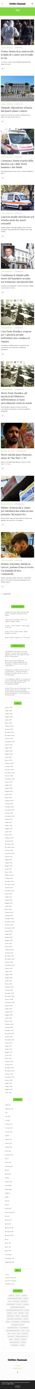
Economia (8, 1151)
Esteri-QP (8, 1162)
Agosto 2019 (8, 968)
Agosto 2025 (8, 745)
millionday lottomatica (14, 1319)
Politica (7, 1178)
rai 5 (18, 1333)
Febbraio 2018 (9, 1024)
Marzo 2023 (8, 835)
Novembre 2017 (9, 1033)
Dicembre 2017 (9, 1030)
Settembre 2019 (9, 965)
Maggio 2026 (9, 717)
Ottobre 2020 (9, 925)
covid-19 (19, 1304)
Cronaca (3, 47)
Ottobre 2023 (9, 813)
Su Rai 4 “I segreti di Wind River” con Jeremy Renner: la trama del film (17, 693)
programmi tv (24, 1327)
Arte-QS (7, 1116)
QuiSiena (7, 1193)
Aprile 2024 (8, 794)
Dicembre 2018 (9, 993)
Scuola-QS (8, 1208)
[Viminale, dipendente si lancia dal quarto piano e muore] (17, 88)
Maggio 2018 (9, 1015)
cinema (25, 1298)
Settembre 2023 (9, 816)
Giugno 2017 (8, 1049)
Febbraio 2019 (9, 987)
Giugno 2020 (9, 937)
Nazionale (9, 47)
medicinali (10, 1316)
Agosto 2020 (9, 931)
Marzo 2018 (8, 1021)
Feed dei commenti (10, 1281)
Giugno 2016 (8, 1086)
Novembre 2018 (9, 996)
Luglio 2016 (8, 1083)
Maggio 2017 (8, 1052)
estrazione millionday (17, 1307)
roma (10, 1339)
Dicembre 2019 (9, 956)
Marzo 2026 (8, 723)
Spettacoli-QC (9, 1228)
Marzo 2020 (8, 946)
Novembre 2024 (9, 773)
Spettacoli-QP (9, 1231)
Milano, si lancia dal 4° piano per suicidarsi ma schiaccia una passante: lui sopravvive (17, 511)
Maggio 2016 (9, 1089)
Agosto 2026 (8, 707)
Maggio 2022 (9, 866)
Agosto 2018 (8, 1005)
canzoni (24, 1295)
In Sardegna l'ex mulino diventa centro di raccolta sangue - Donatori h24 (17, 670)
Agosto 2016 (8, 1080)
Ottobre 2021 (9, 887)
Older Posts (7, 594)
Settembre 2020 (10, 928)
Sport (6, 1239)
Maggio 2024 (9, 791)
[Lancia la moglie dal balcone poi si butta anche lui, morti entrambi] (17, 197)
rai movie (25, 1333)
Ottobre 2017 (9, 1037)
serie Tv (17, 1339)
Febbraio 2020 (9, 950)
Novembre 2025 (9, 735)
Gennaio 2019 (9, 990)
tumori (22, 1345)
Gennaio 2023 (9, 841)
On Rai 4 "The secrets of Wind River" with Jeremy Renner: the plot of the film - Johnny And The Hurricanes (17, 689)
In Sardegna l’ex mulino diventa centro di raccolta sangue (16, 673)
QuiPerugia (8, 1189)
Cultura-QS (8, 1147)
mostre (26, 1319)
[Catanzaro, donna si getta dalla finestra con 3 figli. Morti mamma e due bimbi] (17, 141)
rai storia (11, 1336)
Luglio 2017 (8, 1046)
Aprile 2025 (8, 757)
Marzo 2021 (8, 909)
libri (26, 1313)
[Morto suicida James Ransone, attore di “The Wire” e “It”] (17, 435)
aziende (11, 1295)
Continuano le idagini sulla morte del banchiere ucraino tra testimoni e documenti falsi (17, 278)
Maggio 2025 (9, 754)
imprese (21, 1313)
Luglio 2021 (8, 897)
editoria (25, 1304)
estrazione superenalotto (15, 1310)
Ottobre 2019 (9, 962)
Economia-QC (9, 1155)
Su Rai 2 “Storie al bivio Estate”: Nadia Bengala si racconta (16, 632)
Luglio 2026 (8, 710)
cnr (9, 1301)
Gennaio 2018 (9, 1027)
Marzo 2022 (8, 872)
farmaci (9, 1313)
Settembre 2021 (9, 891)
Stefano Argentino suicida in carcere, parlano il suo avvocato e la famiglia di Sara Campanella (17, 568)
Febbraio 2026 (9, 726)
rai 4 (14, 1333)
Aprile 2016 (8, 1092)
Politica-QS (8, 1181)
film (15, 1313)
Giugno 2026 (8, 714)
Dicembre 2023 (9, 807)
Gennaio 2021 (9, 915)
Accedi (7, 1274)
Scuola (7, 1204)
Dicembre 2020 (9, 918)
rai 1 (23, 1330)
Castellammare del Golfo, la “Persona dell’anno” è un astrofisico (16, 652)
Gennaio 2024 (9, 804)
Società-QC (8, 1220)
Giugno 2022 (8, 863)
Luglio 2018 (8, 1009)
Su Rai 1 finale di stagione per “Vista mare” (17, 637)
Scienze (7, 1201)
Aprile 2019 (8, 981)
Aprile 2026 (8, 720)
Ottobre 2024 (9, 776)
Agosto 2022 (8, 856)
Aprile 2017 (8, 1055)
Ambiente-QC (9, 1109)
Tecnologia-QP (9, 1258)
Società (7, 1216)
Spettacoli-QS (9, 1235)
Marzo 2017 (8, 1058)
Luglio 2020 (8, 934)
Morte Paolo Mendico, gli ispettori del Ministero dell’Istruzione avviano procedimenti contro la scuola (16, 398)
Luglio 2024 (8, 785)
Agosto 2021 (8, 894)
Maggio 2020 (9, 940)
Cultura (7, 1135)
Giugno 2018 (8, 1012)
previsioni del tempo (18, 1324)
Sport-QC (8, 1243)
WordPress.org (9, 1284)
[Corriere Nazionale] (17, 3)
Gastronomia (9, 1166)
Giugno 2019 (8, 974)
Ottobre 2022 (9, 850)
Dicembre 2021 (9, 881)
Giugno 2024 (8, 788)
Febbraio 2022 (9, 875)
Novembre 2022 (9, 847)
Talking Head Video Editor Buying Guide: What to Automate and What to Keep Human (17, 613)
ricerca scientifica (21, 1336)
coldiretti (24, 1301)
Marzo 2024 (8, 797)
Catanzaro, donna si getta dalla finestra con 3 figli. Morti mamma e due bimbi (17, 164)
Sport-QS (8, 1251)
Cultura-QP (8, 1143)
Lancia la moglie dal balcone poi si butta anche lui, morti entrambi (17, 220)
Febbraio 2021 (9, 912)
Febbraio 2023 (9, 838)
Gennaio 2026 (9, 729)
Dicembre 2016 (9, 1068)
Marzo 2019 (8, 984)
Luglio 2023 (8, 822)
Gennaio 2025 (9, 766)
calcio (18, 1295)
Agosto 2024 (8, 782)
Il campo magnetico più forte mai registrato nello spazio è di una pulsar (17, 654)
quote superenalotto (13, 1330)
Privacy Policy (17, 1368)
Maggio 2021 (8, 903)
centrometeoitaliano (14, 1298)
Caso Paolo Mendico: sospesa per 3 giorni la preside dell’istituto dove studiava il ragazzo (16, 336)
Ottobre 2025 (9, 738)
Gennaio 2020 (9, 953)
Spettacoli (11, 451)
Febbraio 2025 (9, 763)
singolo (23, 1339)
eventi (27, 1310)
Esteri (7, 1158)
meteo (18, 1316)
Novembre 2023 (9, 810)
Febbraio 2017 (9, 1061)
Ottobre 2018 (9, 999)
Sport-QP (8, 1247)
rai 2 (27, 1330)
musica (8, 1322)
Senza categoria (10, 1212)
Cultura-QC (8, 1139)
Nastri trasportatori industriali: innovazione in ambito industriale (15, 661)
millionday (25, 1316)
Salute (7, 1197)
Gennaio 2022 (9, 878)
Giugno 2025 (8, 751)
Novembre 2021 (9, 884)
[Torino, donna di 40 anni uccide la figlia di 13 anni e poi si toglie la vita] (17, 32)
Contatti (17, 1365)
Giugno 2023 (8, 825)
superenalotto (14, 1342)
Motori (7, 1170)
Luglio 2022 (8, 859)
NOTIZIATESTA (25, 1322)
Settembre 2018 (9, 1002)
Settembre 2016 (9, 1077)
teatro (23, 1342)
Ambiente (8, 1105)
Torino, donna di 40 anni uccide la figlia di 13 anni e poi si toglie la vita (17, 55)
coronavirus (10, 1304)
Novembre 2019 (9, 959)
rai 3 (9, 1333)
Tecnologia (8, 1254)
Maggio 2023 (9, 828)
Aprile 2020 (8, 943)
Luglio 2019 (8, 971)
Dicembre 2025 (9, 732)
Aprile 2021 (8, 906)
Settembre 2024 (9, 779)
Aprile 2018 (8, 1018)
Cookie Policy (10, 1384)
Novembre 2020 (9, 922)
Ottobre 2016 (9, 1074)
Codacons (15, 1301)
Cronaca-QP (8, 1128)
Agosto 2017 (8, 1043)
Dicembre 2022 (9, 844)
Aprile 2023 (8, 832)
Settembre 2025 (9, 741)
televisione (14, 1345)
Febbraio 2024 (9, 800)
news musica (15, 1322)
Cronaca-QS (8, 1132)
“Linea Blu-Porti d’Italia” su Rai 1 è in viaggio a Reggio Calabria (16, 620)
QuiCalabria (8, 1185)
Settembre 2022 (9, 853)
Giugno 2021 (8, 900)
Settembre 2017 (9, 1040)
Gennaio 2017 (9, 1064)
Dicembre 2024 (9, 769)
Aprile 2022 (8, 869)
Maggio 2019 (9, 977)
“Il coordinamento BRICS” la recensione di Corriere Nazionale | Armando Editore (17, 680)
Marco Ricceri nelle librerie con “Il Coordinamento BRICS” (15, 683)
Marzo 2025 (8, 760)
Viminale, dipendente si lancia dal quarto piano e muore (16, 109)
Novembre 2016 (9, 1071)
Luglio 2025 (8, 748)
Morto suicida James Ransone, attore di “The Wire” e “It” (16, 456)
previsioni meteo (13, 1327)
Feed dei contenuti (10, 1277)
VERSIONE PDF (9, 1262)
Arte (6, 1112)
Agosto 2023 (8, 819)
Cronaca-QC (8, 1124)
